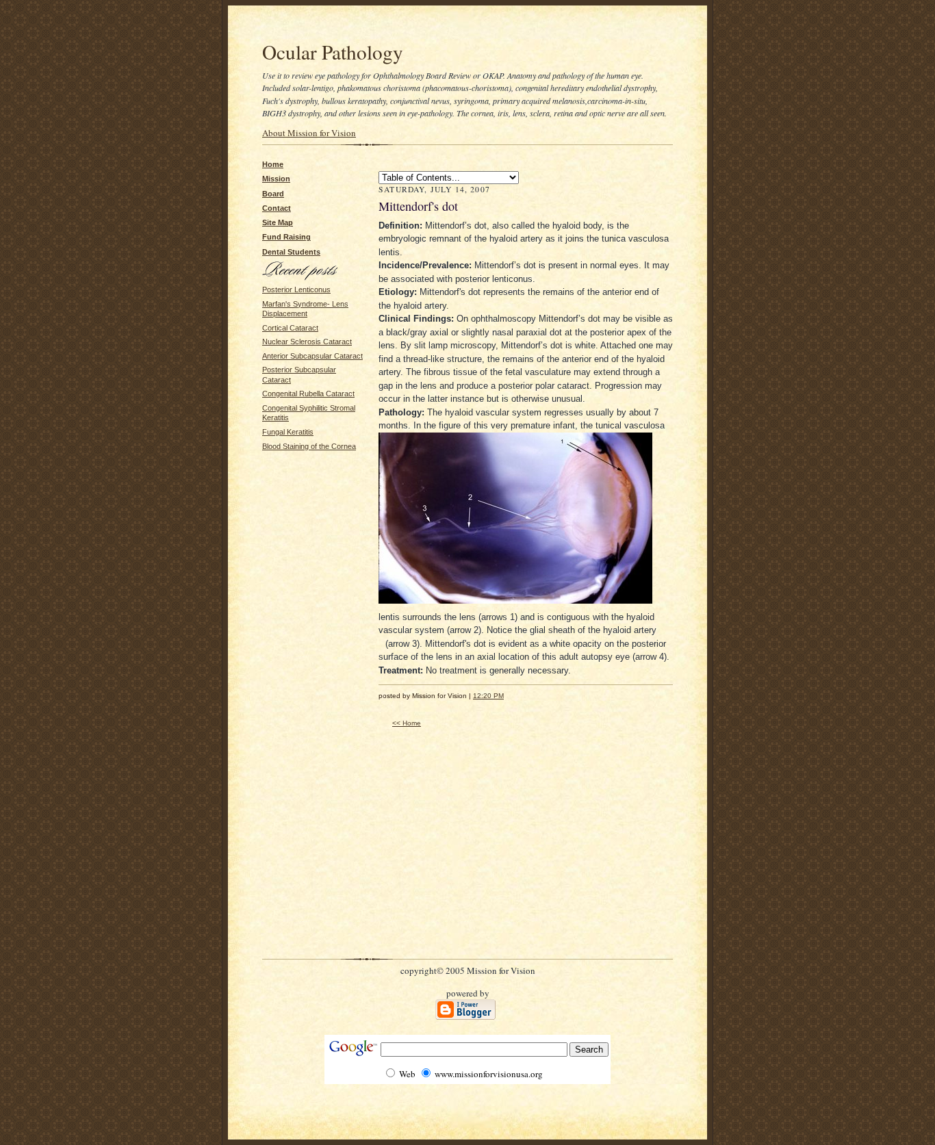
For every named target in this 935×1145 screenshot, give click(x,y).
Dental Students (291, 252)
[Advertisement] (303, 494)
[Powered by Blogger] (465, 1017)
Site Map (277, 222)
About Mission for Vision (309, 133)
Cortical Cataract (290, 328)
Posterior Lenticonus (296, 289)
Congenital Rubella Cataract (308, 393)
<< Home (406, 723)
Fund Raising (286, 237)
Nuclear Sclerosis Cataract (307, 341)
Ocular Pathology (332, 51)
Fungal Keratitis (287, 432)
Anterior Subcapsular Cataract (312, 356)
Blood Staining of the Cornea (309, 446)
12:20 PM (488, 695)
